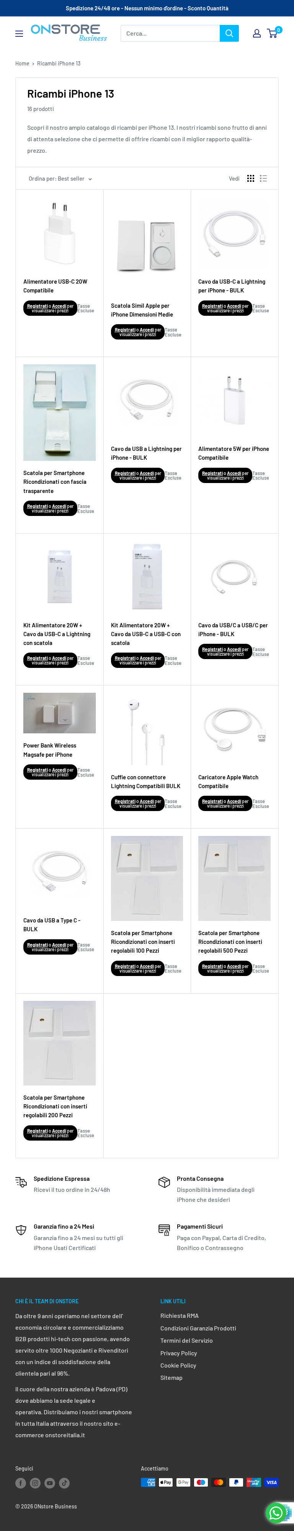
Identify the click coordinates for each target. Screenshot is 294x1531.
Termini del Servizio (186, 1340)
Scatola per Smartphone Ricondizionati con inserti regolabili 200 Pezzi (55, 1106)
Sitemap (171, 1377)
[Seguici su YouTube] (49, 1483)
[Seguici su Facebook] (20, 1483)
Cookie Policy (178, 1365)
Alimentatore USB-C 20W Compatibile (55, 286)
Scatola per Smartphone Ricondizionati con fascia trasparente (55, 481)
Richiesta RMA (179, 1315)
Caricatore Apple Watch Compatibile (228, 781)
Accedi (59, 305)
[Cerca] (229, 33)
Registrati (37, 305)
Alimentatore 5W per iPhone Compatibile (233, 453)
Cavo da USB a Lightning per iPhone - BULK (146, 453)
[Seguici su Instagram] (35, 1483)
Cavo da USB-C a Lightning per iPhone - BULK (231, 286)
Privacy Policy (178, 1352)
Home (22, 63)
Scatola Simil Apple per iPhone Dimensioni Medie (142, 310)
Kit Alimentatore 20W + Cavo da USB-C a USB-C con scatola (146, 634)
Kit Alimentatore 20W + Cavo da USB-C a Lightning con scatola (56, 634)
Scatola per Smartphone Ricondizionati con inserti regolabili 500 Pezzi (230, 941)
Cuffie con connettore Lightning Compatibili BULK (145, 781)
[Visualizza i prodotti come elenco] (263, 178)
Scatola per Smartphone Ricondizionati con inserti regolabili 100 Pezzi (143, 941)
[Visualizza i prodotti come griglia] (250, 178)
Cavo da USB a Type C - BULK (51, 924)
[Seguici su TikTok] (64, 1483)
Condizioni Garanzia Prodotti (198, 1328)
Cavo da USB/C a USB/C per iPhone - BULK (233, 629)
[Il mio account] (257, 33)
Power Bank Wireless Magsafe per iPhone (49, 749)
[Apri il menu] (19, 34)
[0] (272, 33)
